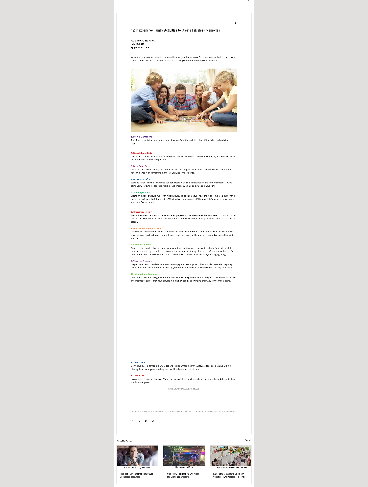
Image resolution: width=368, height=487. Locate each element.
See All (248, 440)
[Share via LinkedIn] (146, 420)
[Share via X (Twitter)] (139, 420)
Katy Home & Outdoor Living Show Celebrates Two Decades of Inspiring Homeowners (229, 475)
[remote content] (184, 323)
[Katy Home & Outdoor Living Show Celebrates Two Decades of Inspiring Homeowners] (230, 457)
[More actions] (235, 23)
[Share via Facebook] (132, 420)
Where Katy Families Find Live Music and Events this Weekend (183, 475)
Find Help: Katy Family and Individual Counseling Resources (136, 475)
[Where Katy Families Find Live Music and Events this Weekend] (184, 457)
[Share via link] (153, 420)
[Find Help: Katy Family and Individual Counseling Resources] (137, 457)
